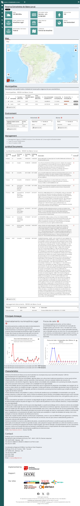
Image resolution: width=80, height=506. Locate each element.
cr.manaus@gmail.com (15, 458)
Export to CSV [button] (11, 107)
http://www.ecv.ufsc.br (15, 430)
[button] (24, 2)
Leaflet (61, 82)
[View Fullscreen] (8, 46)
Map (7, 41)
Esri (66, 82)
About (15, 80)
